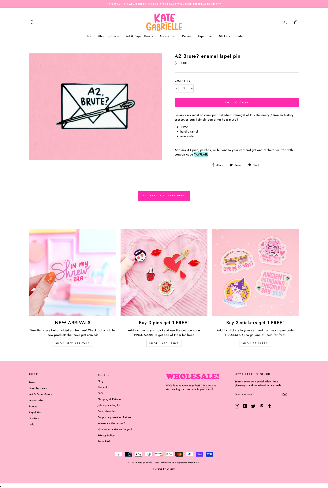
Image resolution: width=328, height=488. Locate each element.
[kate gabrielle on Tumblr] (269, 406)
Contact (102, 387)
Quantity (183, 81)
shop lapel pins (164, 343)
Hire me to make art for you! (115, 429)
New (88, 36)
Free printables (107, 411)
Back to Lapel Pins (166, 195)
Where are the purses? (111, 423)
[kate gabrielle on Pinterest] (261, 406)
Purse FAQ (104, 441)
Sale (240, 36)
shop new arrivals (72, 343)
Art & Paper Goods (139, 36)
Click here (207, 385)
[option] (164, 4)
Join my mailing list (109, 405)
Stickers (224, 36)
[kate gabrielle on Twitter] (253, 406)
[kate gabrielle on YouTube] (245, 406)
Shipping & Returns (109, 399)
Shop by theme (108, 36)
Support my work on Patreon (115, 417)
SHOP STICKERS (255, 343)
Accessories (168, 36)
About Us (103, 375)
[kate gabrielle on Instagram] (237, 406)
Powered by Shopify (164, 469)
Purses (186, 36)
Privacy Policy (106, 435)
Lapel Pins (205, 36)
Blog (100, 381)
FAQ (100, 393)
